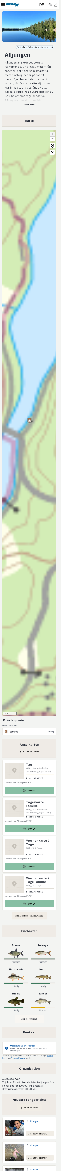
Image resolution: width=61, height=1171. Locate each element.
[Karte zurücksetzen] (52, 145)
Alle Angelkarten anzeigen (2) (29, 916)
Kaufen (32, 790)
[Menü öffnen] (2, 4)
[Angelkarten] (29, 748)
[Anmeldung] (55, 5)
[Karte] (29, 120)
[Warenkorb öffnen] (50, 5)
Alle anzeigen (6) (29, 1019)
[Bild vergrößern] (29, 26)
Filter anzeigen (31, 751)
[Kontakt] (29, 1032)
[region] (29, 26)
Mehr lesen (29, 104)
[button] (29, 420)
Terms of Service (18, 1058)
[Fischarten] (29, 931)
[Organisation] (29, 1068)
